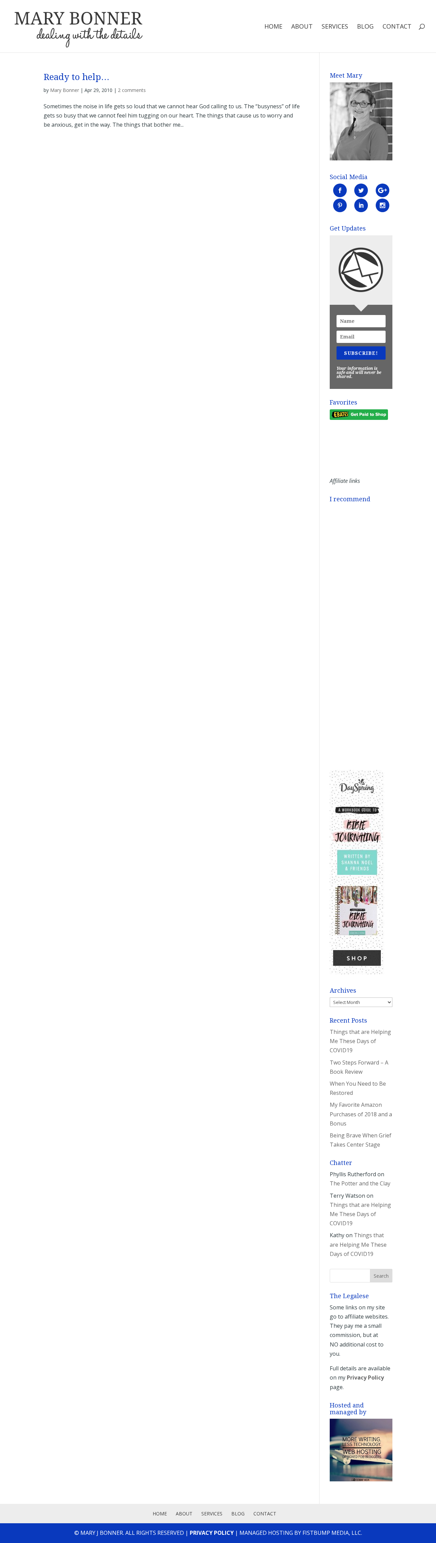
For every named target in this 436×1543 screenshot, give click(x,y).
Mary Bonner (64, 90)
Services (335, 27)
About (302, 27)
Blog (365, 27)
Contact (397, 27)
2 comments (132, 90)
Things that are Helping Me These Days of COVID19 (360, 1041)
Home (273, 27)
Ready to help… (77, 77)
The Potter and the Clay (360, 1183)
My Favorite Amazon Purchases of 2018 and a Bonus (361, 1114)
